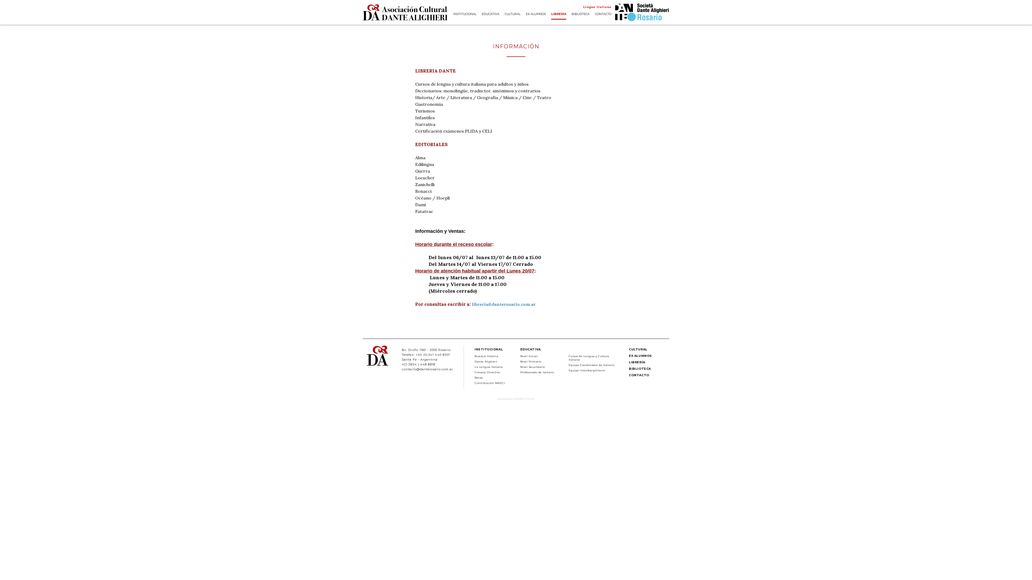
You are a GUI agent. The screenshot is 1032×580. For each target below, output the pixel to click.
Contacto (603, 14)
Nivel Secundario (532, 367)
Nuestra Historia (486, 356)
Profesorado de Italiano (537, 372)
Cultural (513, 14)
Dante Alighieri (486, 361)
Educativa (490, 14)
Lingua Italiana (597, 7)
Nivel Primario (531, 361)
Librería (558, 14)
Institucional (464, 14)
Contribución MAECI (490, 383)
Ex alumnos (536, 14)
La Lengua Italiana (489, 367)
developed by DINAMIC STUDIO (516, 398)
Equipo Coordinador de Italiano (592, 365)
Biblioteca (581, 14)
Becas (479, 377)
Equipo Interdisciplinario (587, 370)
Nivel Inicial (529, 356)
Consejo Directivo (487, 372)
